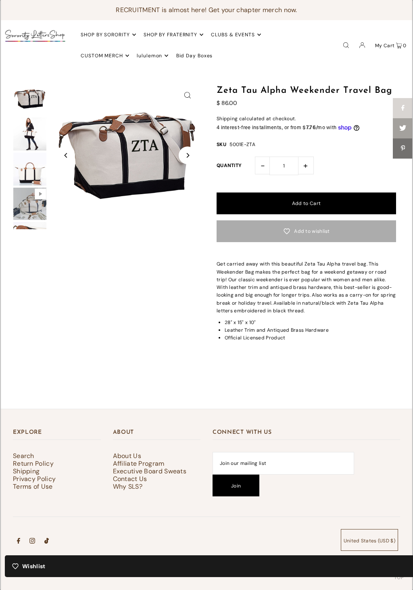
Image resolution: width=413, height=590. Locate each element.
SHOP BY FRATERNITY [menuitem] (170, 34)
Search (23, 456)
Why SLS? (127, 486)
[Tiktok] (46, 542)
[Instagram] (32, 542)
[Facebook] (18, 542)
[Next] (187, 155)
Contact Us (130, 479)
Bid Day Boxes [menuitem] (194, 55)
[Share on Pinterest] (403, 148)
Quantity (229, 165)
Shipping (227, 118)
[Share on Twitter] (403, 128)
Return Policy (33, 463)
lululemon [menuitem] (149, 55)
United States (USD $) (369, 541)
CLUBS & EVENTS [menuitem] (233, 34)
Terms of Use (33, 486)
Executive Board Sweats (150, 471)
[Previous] (66, 155)
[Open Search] (346, 44)
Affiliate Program (139, 463)
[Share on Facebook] (403, 108)
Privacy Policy (34, 479)
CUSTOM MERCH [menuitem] (102, 55)
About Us (127, 456)
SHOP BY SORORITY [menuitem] (105, 34)
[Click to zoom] (187, 95)
